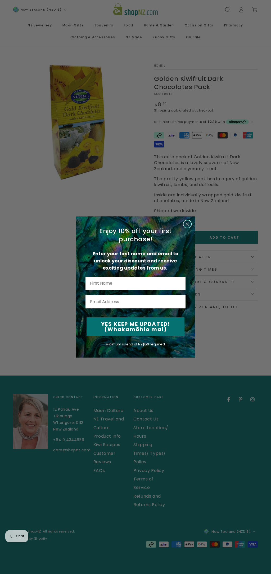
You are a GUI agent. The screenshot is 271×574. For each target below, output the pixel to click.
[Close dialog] (187, 224)
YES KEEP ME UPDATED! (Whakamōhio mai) (135, 326)
